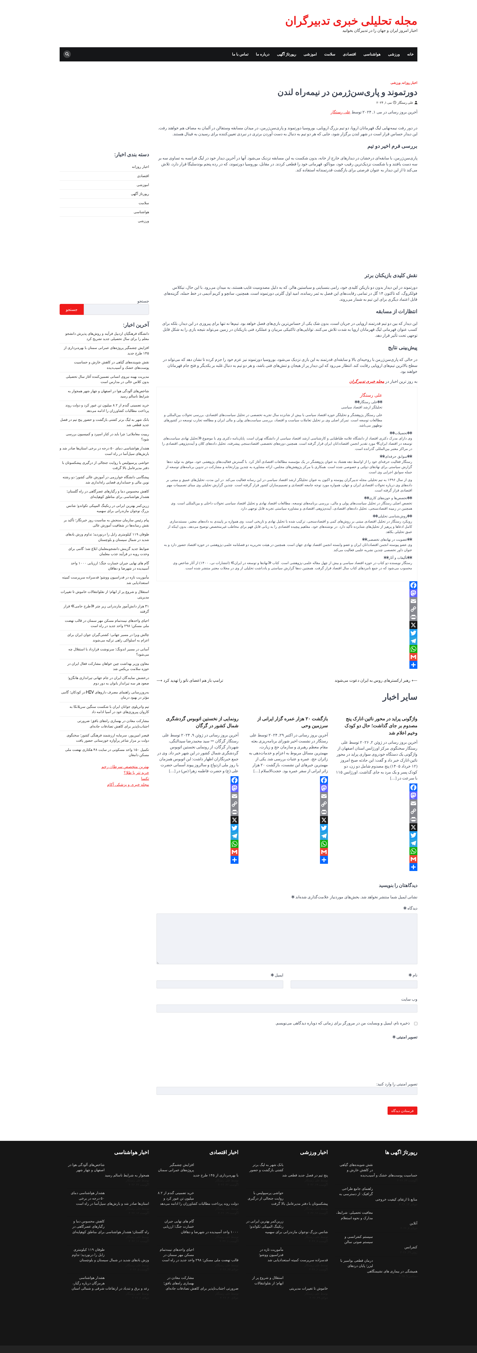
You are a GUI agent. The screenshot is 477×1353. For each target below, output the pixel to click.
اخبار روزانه (409, 82)
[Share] (287, 665)
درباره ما (263, 54)
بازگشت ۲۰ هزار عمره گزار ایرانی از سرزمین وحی (292, 722)
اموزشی (310, 54)
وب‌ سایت (409, 999)
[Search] (67, 54)
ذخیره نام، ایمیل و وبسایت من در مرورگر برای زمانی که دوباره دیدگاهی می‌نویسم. (342, 1023)
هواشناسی (372, 54)
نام (413, 975)
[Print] (287, 617)
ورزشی (394, 54)
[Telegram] (287, 641)
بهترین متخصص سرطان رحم (125, 767)
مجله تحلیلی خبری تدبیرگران (351, 20)
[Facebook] (287, 585)
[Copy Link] (287, 609)
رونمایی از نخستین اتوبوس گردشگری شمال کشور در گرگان (202, 722)
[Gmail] (287, 657)
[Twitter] (287, 633)
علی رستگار (405, 102)
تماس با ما (240, 54)
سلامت (329, 54)
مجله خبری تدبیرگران (366, 381)
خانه (410, 54)
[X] (287, 625)
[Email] (287, 601)
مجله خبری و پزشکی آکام (128, 784)
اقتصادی (349, 54)
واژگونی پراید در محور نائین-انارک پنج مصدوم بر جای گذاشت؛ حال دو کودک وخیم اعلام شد (381, 725)
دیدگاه (410, 908)
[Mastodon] (287, 593)
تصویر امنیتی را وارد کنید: (396, 1084)
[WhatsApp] (287, 649)
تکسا (145, 778)
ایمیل (277, 975)
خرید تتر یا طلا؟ (136, 772)
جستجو (143, 301)
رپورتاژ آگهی (286, 54)
